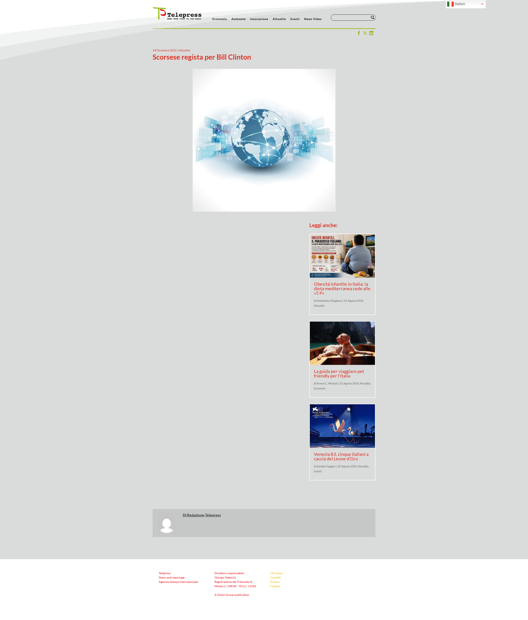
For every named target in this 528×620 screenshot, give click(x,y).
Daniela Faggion (326, 466)
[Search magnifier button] (373, 17)
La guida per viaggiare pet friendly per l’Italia (339, 373)
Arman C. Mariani (327, 383)
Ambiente (238, 19)
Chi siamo (276, 573)
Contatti (275, 577)
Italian (459, 4)
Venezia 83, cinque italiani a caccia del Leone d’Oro (341, 456)
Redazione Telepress (204, 515)
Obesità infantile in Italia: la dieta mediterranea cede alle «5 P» (342, 288)
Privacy (275, 581)
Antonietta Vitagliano (329, 300)
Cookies (275, 586)
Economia (219, 19)
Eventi (295, 19)
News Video (313, 19)
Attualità (279, 19)
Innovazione (259, 19)
